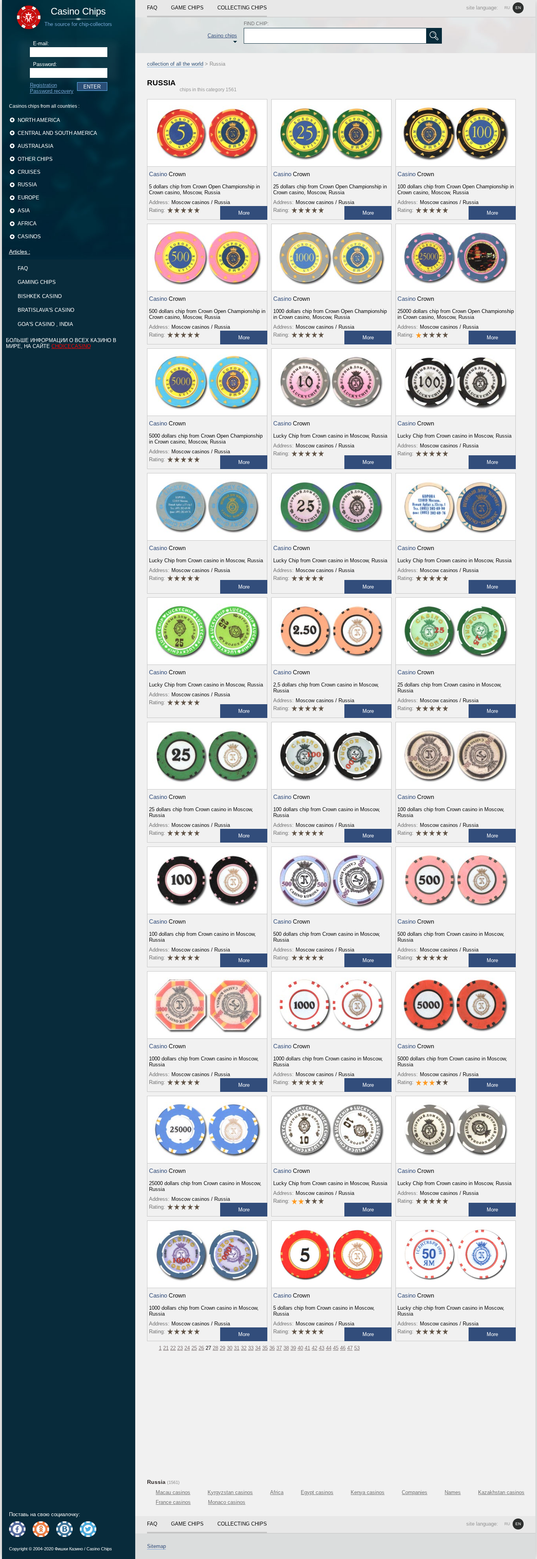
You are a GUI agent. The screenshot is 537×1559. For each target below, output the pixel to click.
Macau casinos (173, 1492)
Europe (28, 198)
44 (328, 1348)
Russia (27, 185)
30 (229, 1348)
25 (194, 1348)
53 (357, 1348)
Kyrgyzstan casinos (230, 1492)
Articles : (19, 251)
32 (243, 1348)
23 (180, 1348)
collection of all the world (175, 64)
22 (173, 1348)
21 (166, 1348)
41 (307, 1348)
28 (215, 1348)
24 (187, 1348)
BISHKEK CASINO (40, 296)
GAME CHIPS (187, 8)
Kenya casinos (367, 1492)
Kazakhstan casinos (501, 1492)
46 (343, 1348)
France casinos (173, 1502)
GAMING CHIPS (37, 282)
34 (258, 1348)
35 (265, 1348)
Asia (24, 211)
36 (272, 1348)
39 (293, 1348)
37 (279, 1348)
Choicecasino (71, 346)
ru (507, 8)
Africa (27, 223)
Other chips (35, 159)
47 (350, 1348)
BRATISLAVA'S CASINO (46, 310)
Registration (43, 85)
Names (453, 1492)
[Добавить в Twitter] (88, 1529)
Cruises (29, 172)
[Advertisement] (335, 1414)
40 (300, 1348)
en (518, 8)
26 (201, 1348)
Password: (45, 64)
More (244, 213)
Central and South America (57, 133)
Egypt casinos (317, 1492)
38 (286, 1348)
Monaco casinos (226, 1502)
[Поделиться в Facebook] (17, 1529)
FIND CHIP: (256, 23)
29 (222, 1348)
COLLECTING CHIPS (242, 8)
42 (314, 1348)
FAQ (23, 268)
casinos (29, 236)
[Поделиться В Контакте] (64, 1529)
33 (251, 1348)
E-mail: (41, 43)
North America (39, 120)
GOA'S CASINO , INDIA (45, 324)
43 (321, 1348)
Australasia (35, 146)
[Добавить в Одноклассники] (41, 1529)
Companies (414, 1492)
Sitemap (156, 1546)
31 (236, 1348)
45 (335, 1348)
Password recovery (52, 91)
